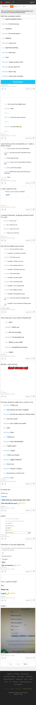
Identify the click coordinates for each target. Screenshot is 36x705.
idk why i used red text (9, 364)
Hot (12, 6)
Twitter (12, 688)
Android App (18, 688)
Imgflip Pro (9, 674)
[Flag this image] (33, 88)
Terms (6, 681)
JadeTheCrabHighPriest (6, 308)
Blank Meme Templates (9, 676)
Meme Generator (25, 674)
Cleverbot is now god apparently (13, 544)
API (10, 681)
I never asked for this (8, 189)
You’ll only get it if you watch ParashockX (16, 318)
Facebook (6, 688)
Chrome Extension (27, 688)
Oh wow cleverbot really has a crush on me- (17, 402)
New (15, 6)
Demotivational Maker (8, 679)
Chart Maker (29, 676)
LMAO (3, 516)
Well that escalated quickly (10, 16)
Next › (25, 664)
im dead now (5, 489)
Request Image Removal (25, 681)
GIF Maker (16, 674)
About (25, 679)
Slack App (15, 681)
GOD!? (3, 606)
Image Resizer (19, 679)
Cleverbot (4, 6)
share (27, 88)
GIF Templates (20, 676)
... (1, 100)
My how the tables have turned (12, 246)
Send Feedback (18, 684)
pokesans (3, 506)
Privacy (31, 679)
